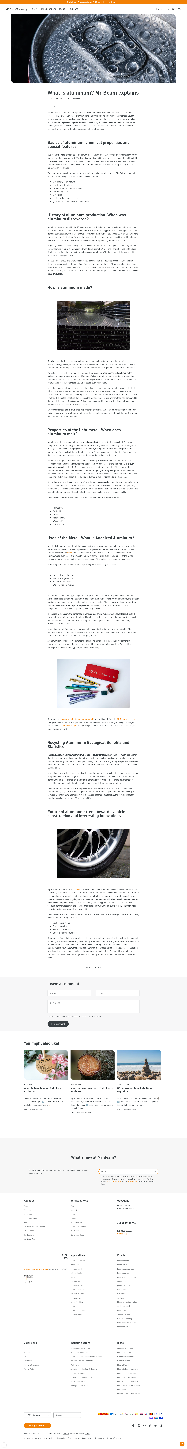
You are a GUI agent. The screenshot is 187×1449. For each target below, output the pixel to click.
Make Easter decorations (127, 1377)
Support (74, 1210)
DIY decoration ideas (125, 1356)
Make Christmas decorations (128, 1385)
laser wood (75, 1264)
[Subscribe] (155, 1172)
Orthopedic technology (79, 1352)
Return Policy (29, 1369)
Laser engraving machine (127, 1269)
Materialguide (33, 1109)
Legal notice (86, 1438)
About (26, 1206)
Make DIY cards (123, 1365)
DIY (76, 1112)
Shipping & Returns (78, 1226)
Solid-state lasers (124, 1314)
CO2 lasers (121, 1289)
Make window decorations (127, 1369)
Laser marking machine (126, 1277)
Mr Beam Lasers (35, 1438)
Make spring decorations (127, 1373)
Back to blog (95, 967)
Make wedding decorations (81, 1377)
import (87, 1433)
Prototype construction (80, 1385)
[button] (62, 9)
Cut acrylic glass (77, 1293)
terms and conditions (114, 1181)
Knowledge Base (77, 1235)
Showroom (28, 1214)
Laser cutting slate (78, 1310)
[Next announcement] (156, 2)
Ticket (73, 1214)
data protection (132, 1181)
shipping (66, 1433)
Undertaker (75, 1365)
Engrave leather (77, 1281)
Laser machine (123, 1260)
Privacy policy (60, 1438)
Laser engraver (123, 1273)
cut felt (73, 1277)
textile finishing (77, 1302)
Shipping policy (99, 1438)
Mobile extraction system (127, 1302)
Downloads (75, 1230)
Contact (74, 1218)
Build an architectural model (82, 1360)
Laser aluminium (77, 1289)
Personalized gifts (78, 1373)
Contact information (114, 1438)
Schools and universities (80, 1348)
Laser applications (78, 1260)
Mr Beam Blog (29, 1239)
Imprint (27, 1352)
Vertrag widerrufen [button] (37, 1425)
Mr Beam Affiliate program (34, 1226)
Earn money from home (126, 1322)
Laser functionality (124, 1318)
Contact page (122, 1233)
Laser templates (123, 1326)
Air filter (120, 1298)
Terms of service (74, 1438)
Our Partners (29, 1235)
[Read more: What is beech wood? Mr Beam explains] (46, 1065)
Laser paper (75, 1306)
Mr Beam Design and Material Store (36, 1269)
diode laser (121, 1281)
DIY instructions (123, 1360)
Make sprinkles (123, 1389)
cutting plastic (76, 1273)
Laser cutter (122, 1264)
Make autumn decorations (127, 1381)
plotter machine (123, 1285)
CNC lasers (121, 1293)
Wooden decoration (125, 1348)
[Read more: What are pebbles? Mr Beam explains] (139, 1065)
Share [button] (52, 106)
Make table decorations (126, 1352)
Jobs (26, 1222)
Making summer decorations (128, 1393)
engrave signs (76, 1314)
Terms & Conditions (32, 1365)
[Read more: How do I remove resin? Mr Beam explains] (93, 1065)
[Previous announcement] (31, 2)
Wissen (40, 1109)
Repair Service (76, 1222)
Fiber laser (121, 1310)
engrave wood (76, 1269)
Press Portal (29, 1230)
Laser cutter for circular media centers (86, 1356)
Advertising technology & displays (84, 1369)
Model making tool (78, 1381)
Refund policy (48, 1438)
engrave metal (76, 1298)
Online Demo (29, 1210)
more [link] (45, 1104)
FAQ (72, 1206)
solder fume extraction (126, 1306)
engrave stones (77, 1285)
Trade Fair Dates (30, 1218)
